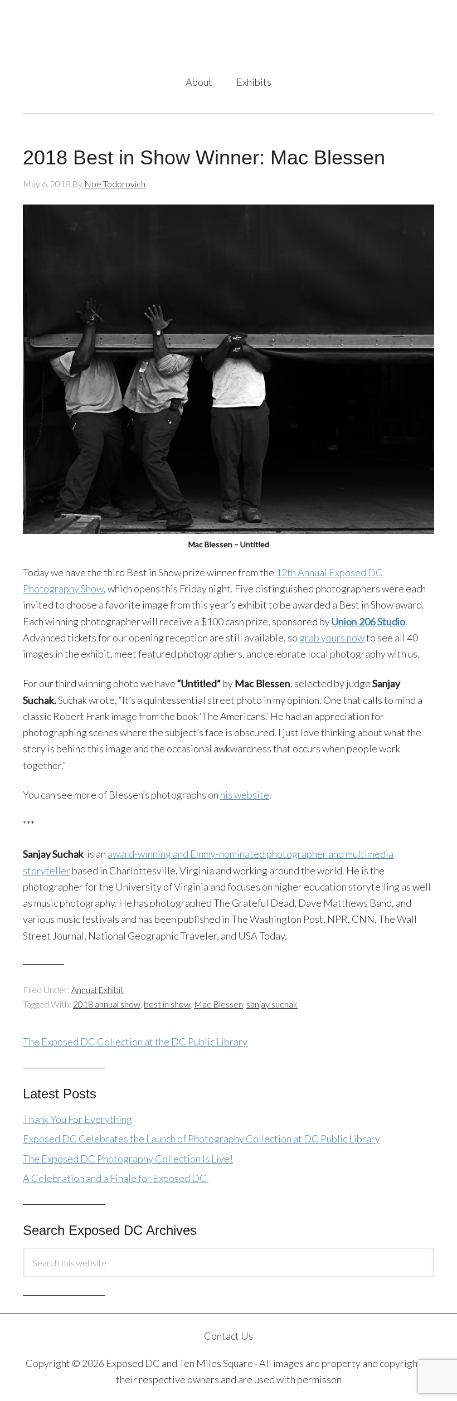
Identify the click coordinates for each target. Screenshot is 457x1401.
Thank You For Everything (77, 1119)
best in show (167, 1004)
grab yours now (331, 637)
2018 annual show (106, 1004)
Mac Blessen (218, 1004)
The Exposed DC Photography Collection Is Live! (128, 1158)
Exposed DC (228, 38)
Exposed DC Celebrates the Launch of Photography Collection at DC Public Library (201, 1138)
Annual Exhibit (97, 989)
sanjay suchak (272, 1004)
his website (244, 795)
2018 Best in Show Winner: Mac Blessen (204, 157)
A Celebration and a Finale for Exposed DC (115, 1178)
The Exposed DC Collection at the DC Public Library (135, 1041)
